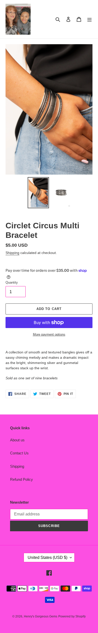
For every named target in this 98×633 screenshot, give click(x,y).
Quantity (12, 282)
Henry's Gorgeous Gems (40, 616)
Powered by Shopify (72, 616)
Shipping (12, 253)
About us (17, 440)
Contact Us (19, 453)
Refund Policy (21, 479)
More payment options (49, 334)
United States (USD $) (47, 557)
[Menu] (89, 19)
